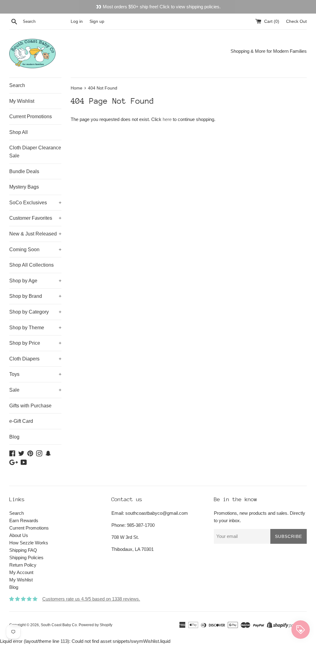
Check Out (296, 21)
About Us (18, 535)
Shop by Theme (35, 327)
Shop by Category (35, 311)
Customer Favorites (35, 218)
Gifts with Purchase (30, 405)
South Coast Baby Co (59, 625)
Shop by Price (35, 343)
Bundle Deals (24, 171)
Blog (14, 436)
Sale (35, 390)
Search (17, 85)
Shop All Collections (31, 265)
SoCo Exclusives (35, 202)
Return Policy (22, 565)
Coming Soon (35, 249)
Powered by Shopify (95, 625)
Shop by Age (35, 280)
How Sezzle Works (28, 542)
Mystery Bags (24, 186)
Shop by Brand (35, 296)
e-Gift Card (21, 421)
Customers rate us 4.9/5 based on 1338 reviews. (91, 598)
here (167, 119)
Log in (77, 21)
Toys (35, 374)
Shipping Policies (26, 557)
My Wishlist (21, 101)
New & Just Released (35, 233)
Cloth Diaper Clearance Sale (35, 151)
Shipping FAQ (23, 550)
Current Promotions (30, 116)
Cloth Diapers (35, 358)
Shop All (18, 132)
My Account (21, 572)
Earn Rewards (23, 520)
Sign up (96, 21)
